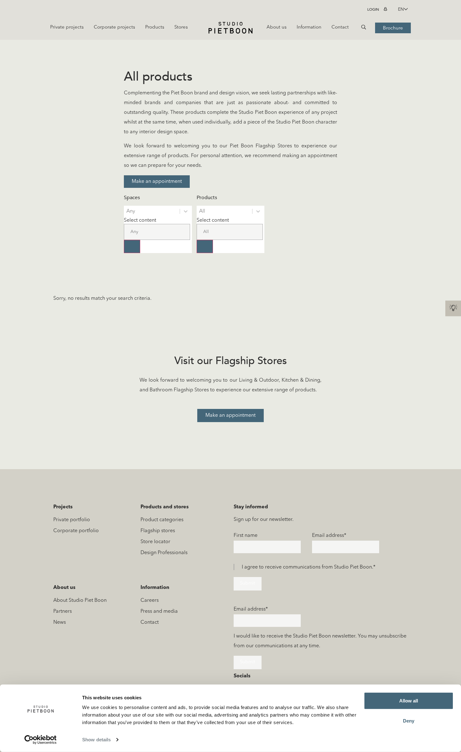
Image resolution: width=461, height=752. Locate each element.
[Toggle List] (132, 246)
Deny (408, 720)
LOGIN (373, 9)
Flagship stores (157, 530)
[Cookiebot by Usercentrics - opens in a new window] (40, 739)
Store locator (155, 541)
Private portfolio (71, 519)
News (59, 622)
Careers (149, 600)
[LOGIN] (386, 9)
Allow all (408, 700)
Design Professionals (164, 552)
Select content (140, 220)
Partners (62, 611)
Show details (96, 739)
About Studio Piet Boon (80, 600)
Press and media (159, 611)
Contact (149, 622)
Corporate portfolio (76, 530)
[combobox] (157, 228)
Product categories (161, 519)
